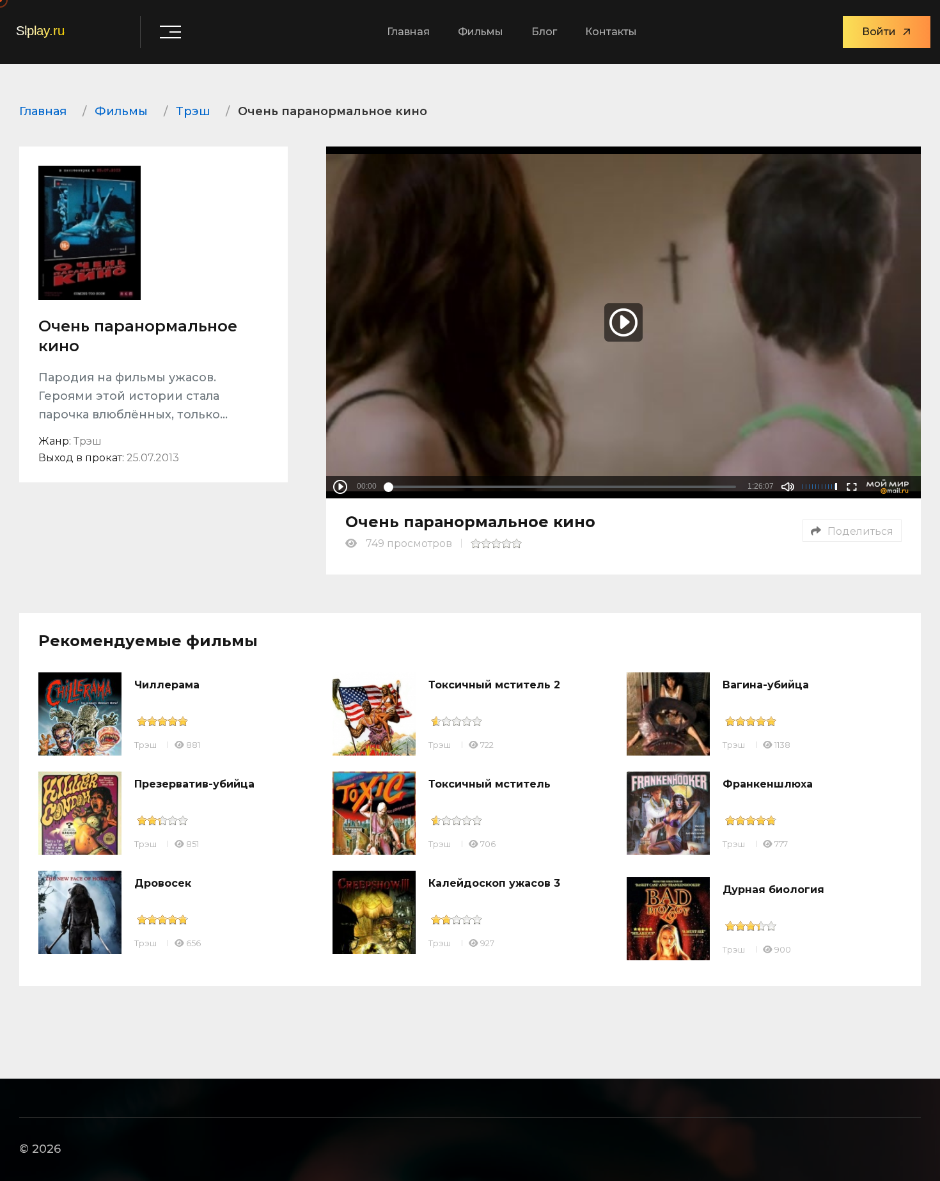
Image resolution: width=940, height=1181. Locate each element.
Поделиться (860, 531)
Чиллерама (167, 685)
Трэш (145, 745)
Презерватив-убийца (194, 784)
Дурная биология (773, 890)
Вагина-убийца (766, 685)
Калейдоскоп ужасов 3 (494, 883)
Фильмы (480, 32)
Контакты (611, 32)
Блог (544, 32)
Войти (879, 32)
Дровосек (162, 883)
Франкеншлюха (768, 784)
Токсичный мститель (489, 784)
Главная (408, 32)
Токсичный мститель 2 (494, 685)
